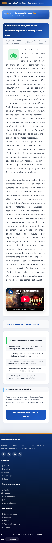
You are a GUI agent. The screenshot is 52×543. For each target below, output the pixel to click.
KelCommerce (9, 497)
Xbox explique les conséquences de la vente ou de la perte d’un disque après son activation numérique (25, 355)
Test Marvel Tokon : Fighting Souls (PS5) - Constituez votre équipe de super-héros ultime (24, 369)
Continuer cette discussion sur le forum (26, 415)
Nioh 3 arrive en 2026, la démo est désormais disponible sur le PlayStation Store (23, 30)
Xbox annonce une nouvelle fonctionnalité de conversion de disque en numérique (26, 362)
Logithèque (8, 476)
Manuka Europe (9, 503)
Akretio (6, 490)
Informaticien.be (6, 535)
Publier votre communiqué (13, 524)
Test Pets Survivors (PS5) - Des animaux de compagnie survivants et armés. (25, 347)
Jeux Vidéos (41, 42)
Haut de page (13, 539)
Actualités (7, 466)
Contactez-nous (10, 514)
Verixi (5, 500)
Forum (6, 472)
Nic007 (30, 42)
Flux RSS (6, 527)
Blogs (5, 479)
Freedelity (7, 493)
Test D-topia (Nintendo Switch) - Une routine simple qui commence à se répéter (26, 377)
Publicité (6, 521)
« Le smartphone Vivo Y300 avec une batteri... (25, 324)
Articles (6, 469)
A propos (7, 517)
